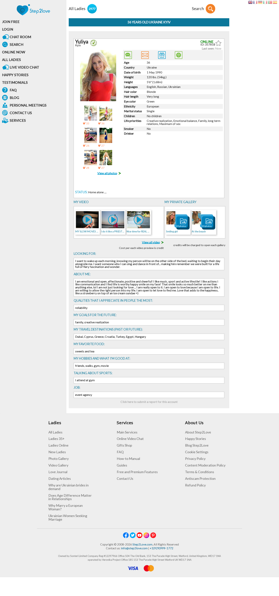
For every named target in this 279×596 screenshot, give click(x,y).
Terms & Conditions (199, 472)
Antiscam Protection (200, 478)
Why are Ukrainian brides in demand (68, 487)
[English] (250, 2)
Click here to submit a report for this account (149, 401)
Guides (122, 465)
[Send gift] (162, 55)
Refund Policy (195, 485)
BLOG (14, 98)
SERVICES (18, 120)
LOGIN (7, 29)
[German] (260, 2)
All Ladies (55, 432)
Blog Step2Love (197, 445)
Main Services (127, 432)
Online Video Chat (130, 438)
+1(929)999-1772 (161, 548)
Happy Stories (195, 438)
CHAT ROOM (20, 37)
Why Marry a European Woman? (65, 507)
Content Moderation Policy (205, 465)
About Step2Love (198, 432)
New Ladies (57, 452)
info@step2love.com (134, 548)
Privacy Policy (195, 458)
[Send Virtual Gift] (178, 55)
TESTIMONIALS (15, 82)
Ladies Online (58, 445)
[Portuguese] (270, 2)
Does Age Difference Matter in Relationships (70, 497)
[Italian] (265, 2)
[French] (255, 2)
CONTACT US (21, 113)
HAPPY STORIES (15, 75)
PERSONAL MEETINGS (28, 105)
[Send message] (145, 55)
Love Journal (57, 472)
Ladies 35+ (56, 438)
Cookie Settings (196, 452)
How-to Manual (128, 458)
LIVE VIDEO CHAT (24, 67)
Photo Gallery (58, 458)
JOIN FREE (11, 22)
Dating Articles (59, 478)
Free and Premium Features (137, 472)
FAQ (13, 90)
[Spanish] (275, 2)
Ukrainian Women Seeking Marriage (67, 517)
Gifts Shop (124, 445)
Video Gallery (58, 465)
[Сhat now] (128, 55)
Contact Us (125, 478)
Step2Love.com (142, 544)
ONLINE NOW (13, 52)
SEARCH (16, 44)
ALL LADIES (11, 60)
